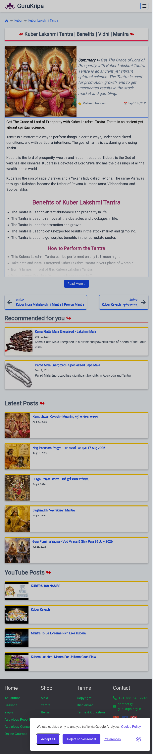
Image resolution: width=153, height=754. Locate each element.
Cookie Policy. (131, 726)
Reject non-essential (81, 739)
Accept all (48, 739)
